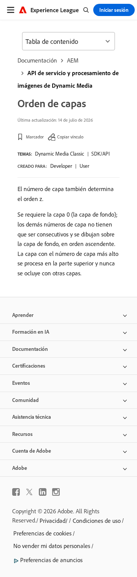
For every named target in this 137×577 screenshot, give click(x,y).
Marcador (35, 137)
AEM (72, 60)
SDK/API (100, 153)
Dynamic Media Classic (59, 153)
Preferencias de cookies (42, 533)
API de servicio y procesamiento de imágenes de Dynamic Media (68, 79)
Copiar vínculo (70, 137)
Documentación (37, 60)
